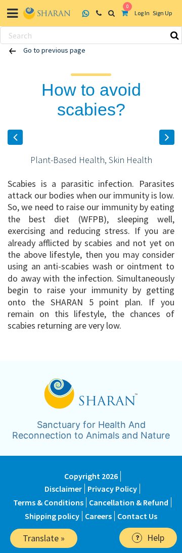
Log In (142, 13)
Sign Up (162, 13)
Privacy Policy (112, 489)
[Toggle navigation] (12, 13)
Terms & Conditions (48, 502)
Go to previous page (53, 50)
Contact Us (137, 516)
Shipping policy (52, 516)
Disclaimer (63, 489)
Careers (98, 516)
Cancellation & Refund (128, 502)
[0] (126, 13)
